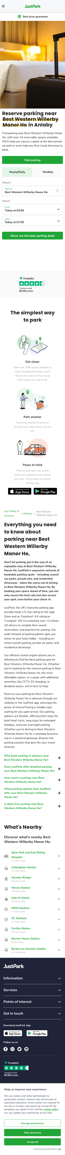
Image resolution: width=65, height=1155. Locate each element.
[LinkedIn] (26, 1049)
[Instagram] (12, 1049)
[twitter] (19, 1049)
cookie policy (51, 1109)
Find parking (32, 160)
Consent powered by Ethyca (45, 1149)
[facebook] (5, 1049)
